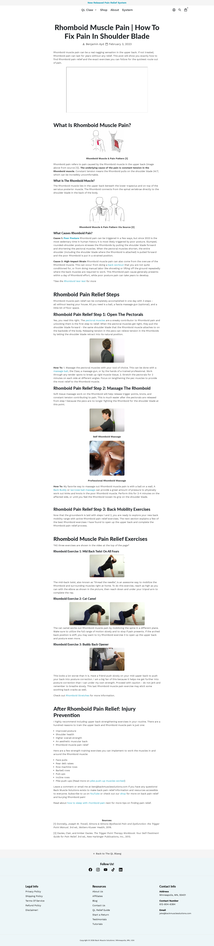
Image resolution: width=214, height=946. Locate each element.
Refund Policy (33, 905)
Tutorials (97, 924)
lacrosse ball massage (82, 490)
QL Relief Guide (101, 910)
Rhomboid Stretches (77, 695)
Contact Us (98, 905)
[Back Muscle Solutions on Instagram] (98, 869)
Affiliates (97, 896)
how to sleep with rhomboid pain (86, 803)
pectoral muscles (95, 320)
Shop (103, 10)
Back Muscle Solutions (104, 940)
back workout (116, 265)
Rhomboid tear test (75, 281)
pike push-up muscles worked (107, 780)
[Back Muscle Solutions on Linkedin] (120, 869)
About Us (97, 891)
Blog (94, 900)
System (127, 10)
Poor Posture (71, 238)
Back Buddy (60, 490)
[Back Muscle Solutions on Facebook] (90, 869)
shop (123, 793)
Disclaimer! (31, 910)
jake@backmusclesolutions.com (175, 913)
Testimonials (99, 919)
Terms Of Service (34, 900)
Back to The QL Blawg (107, 853)
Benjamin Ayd (93, 44)
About (114, 10)
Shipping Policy (34, 896)
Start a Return (100, 914)
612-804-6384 (167, 904)
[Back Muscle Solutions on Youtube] (105, 869)
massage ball (60, 371)
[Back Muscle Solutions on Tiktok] (113, 869)
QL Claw (89, 10)
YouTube (95, 793)
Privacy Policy (33, 891)
